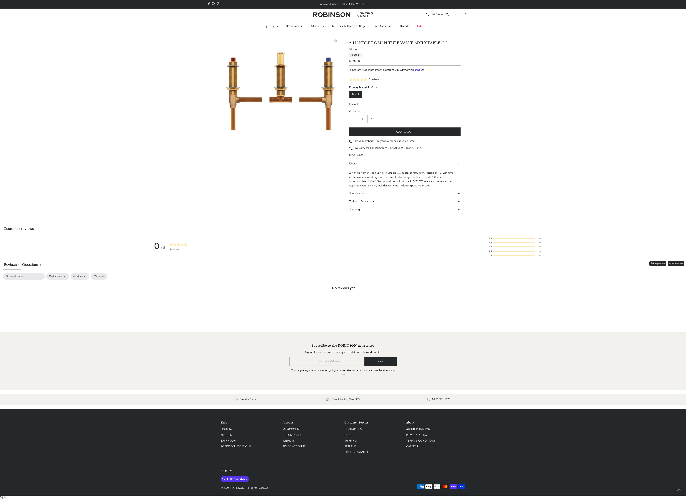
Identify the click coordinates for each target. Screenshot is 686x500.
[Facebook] (208, 4)
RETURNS (350, 446)
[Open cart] (463, 14)
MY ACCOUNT (292, 429)
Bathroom (293, 26)
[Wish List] (447, 14)
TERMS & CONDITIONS (421, 441)
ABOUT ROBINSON (418, 429)
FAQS (347, 435)
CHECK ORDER (292, 435)
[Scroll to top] (678, 490)
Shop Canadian (382, 26)
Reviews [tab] (11, 265)
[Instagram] (213, 4)
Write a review (676, 263)
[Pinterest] (218, 4)
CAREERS (412, 446)
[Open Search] (427, 14)
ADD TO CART (405, 132)
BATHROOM (228, 441)
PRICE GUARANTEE (356, 452)
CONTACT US (353, 429)
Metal (355, 94)
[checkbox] (99, 276)
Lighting (270, 26)
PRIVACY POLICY (416, 435)
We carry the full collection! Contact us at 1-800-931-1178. (389, 148)
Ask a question (658, 263)
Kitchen (315, 26)
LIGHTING (227, 429)
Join (380, 361)
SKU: (352, 155)
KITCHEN (226, 435)
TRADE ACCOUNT (294, 446)
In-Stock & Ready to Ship (348, 26)
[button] (515, 238)
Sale (419, 26)
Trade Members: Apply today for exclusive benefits (384, 141)
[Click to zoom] (336, 41)
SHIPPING (350, 441)
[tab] (31, 265)
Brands (404, 26)
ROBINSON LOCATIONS (236, 446)
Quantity (354, 111)
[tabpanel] (343, 300)
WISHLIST (288, 441)
